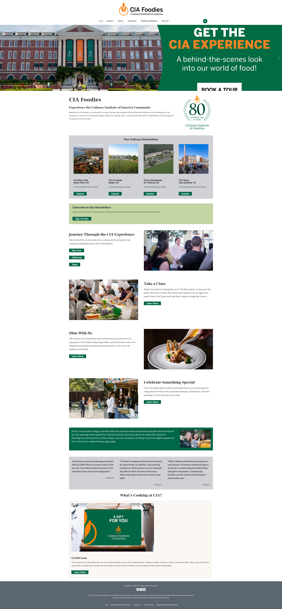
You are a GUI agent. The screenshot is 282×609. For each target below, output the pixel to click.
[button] (3, 58)
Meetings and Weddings (149, 21)
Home (101, 21)
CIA (106, 605)
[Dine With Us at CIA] (178, 330)
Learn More (152, 303)
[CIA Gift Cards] (112, 505)
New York (76, 250)
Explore (80, 193)
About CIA (164, 21)
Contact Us (137, 605)
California (77, 257)
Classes (120, 21)
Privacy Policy (149, 605)
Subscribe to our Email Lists (121, 605)
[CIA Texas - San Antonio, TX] (193, 144)
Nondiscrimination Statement (167, 605)
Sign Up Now (81, 218)
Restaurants (132, 21)
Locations (109, 21)
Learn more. (110, 441)
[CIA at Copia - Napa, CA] (123, 144)
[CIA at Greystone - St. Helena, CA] (158, 144)
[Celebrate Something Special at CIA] (103, 380)
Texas (74, 264)
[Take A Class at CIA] (103, 281)
